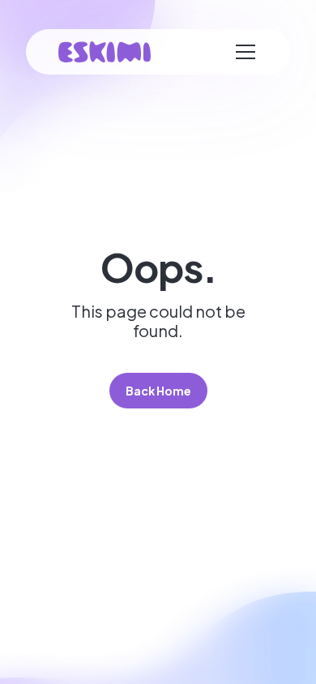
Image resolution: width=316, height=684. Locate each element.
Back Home (158, 390)
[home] (104, 52)
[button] (245, 52)
